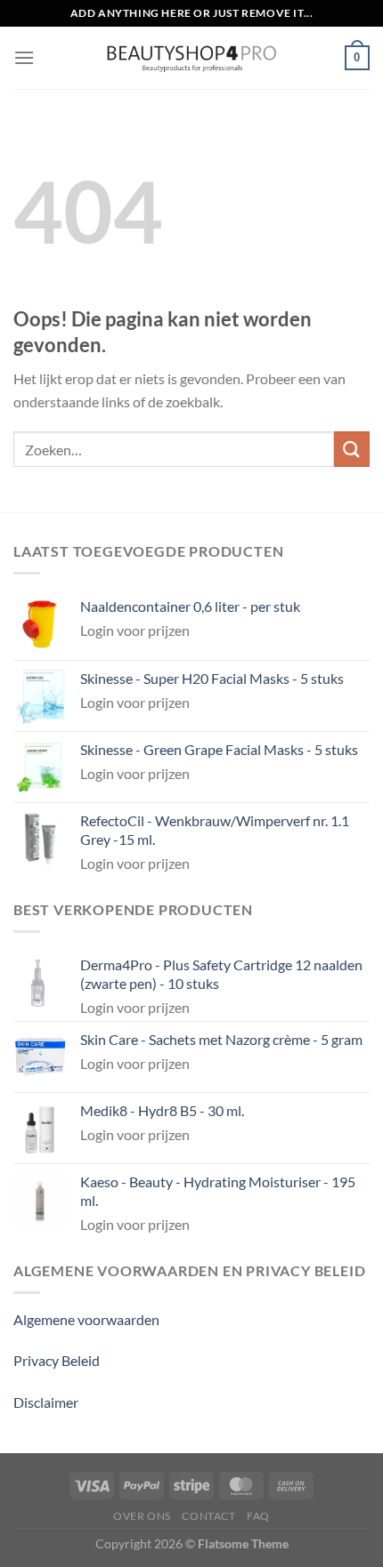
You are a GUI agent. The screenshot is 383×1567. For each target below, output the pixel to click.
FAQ (258, 1516)
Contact (208, 1516)
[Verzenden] (352, 448)
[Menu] (24, 57)
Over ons (142, 1516)
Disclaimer (45, 1402)
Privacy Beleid (56, 1360)
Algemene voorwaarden (86, 1319)
